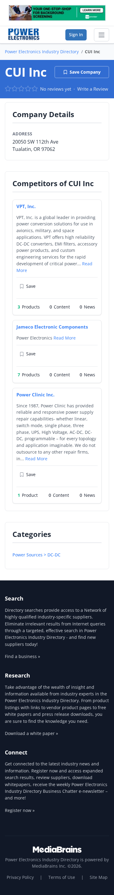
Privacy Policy (20, 877)
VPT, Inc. (26, 206)
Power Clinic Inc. (35, 395)
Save (31, 286)
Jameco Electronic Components (52, 327)
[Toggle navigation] (101, 35)
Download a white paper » (31, 733)
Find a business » (22, 656)
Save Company (85, 72)
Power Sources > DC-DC (36, 555)
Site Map (99, 877)
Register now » (20, 810)
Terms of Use (61, 877)
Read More (65, 338)
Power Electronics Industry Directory (42, 51)
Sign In (76, 34)
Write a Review (92, 89)
